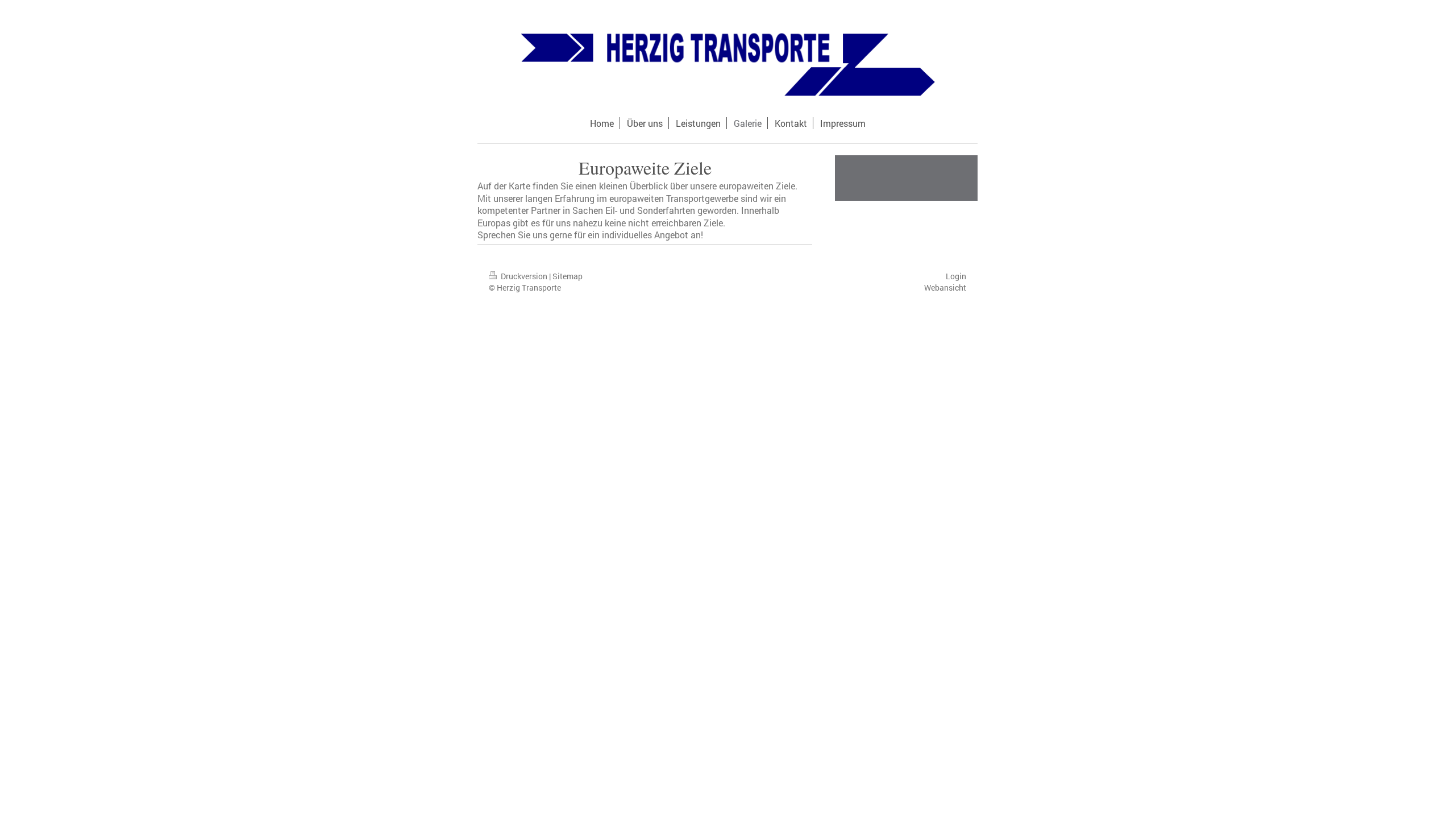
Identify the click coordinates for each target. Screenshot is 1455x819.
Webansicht (945, 287)
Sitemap (567, 276)
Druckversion (524, 276)
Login (956, 276)
